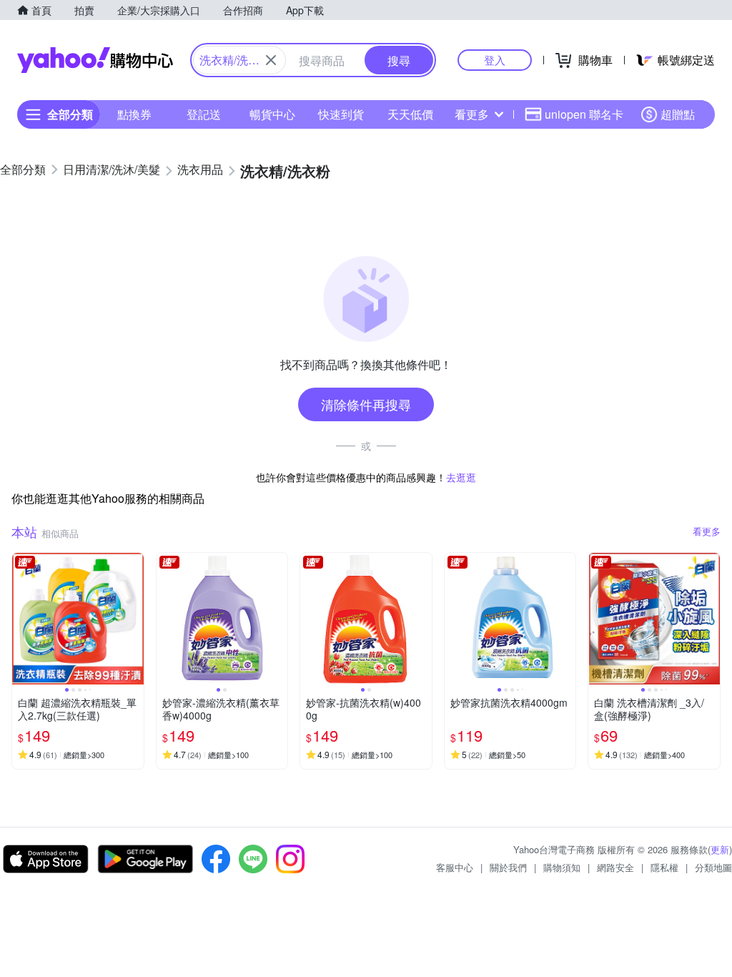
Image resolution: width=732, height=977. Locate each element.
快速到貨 (341, 114)
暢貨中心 (272, 114)
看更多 (472, 114)
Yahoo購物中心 (95, 60)
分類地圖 (713, 867)
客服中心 (454, 867)
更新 (720, 849)
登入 (494, 59)
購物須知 (561, 867)
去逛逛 (461, 477)
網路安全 (615, 867)
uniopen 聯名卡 (584, 114)
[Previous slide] (21, 619)
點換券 (134, 114)
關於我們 (508, 867)
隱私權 (664, 867)
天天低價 (410, 114)
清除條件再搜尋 (366, 404)
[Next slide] (134, 619)
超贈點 (678, 114)
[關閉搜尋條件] (271, 60)
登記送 (204, 114)
